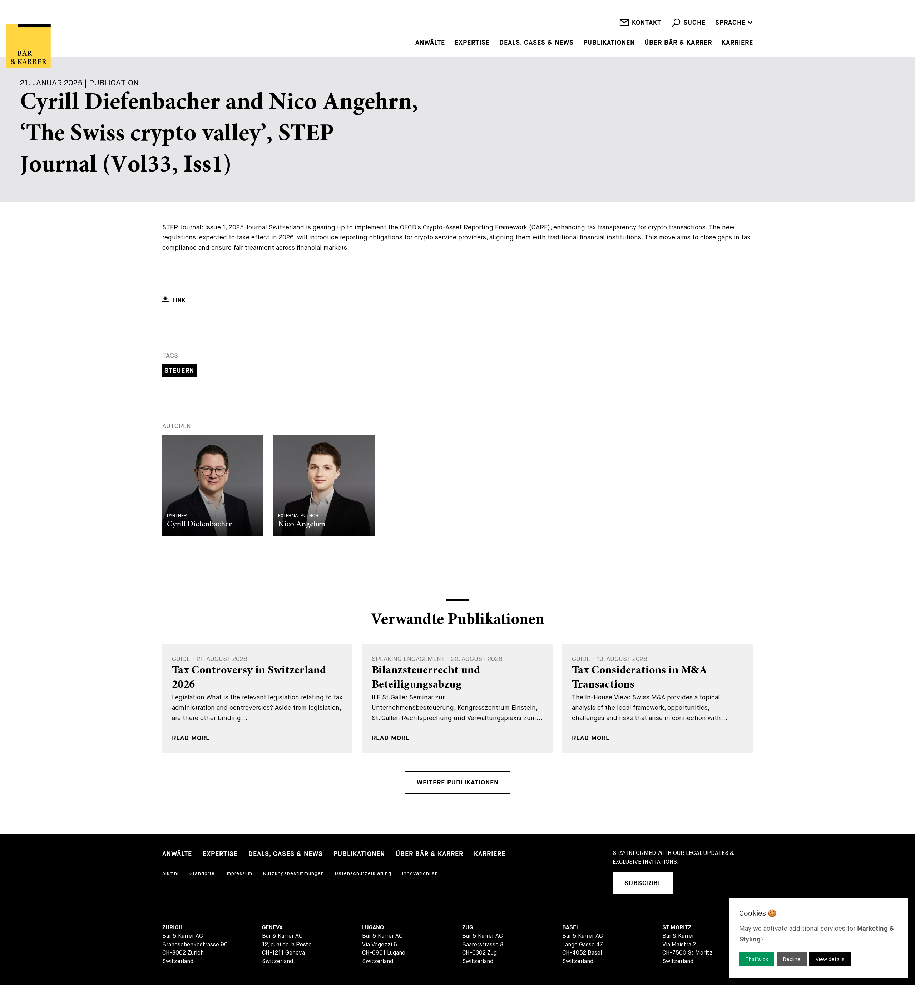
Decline (792, 959)
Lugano (373, 927)
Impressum (239, 873)
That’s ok (757, 959)
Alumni (170, 873)
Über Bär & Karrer (678, 43)
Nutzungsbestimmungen (293, 873)
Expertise (472, 43)
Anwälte (430, 43)
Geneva (272, 927)
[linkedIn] (689, 883)
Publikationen (609, 43)
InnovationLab (420, 873)
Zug (467, 927)
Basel (570, 927)
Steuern (179, 371)
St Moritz (676, 927)
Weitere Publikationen (458, 782)
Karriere (737, 43)
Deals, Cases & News (536, 43)
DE (719, 12)
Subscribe (643, 883)
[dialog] (818, 938)
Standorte (202, 873)
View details (830, 959)
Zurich (172, 927)
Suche (694, 22)
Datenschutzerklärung (363, 873)
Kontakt (646, 22)
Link (179, 300)
